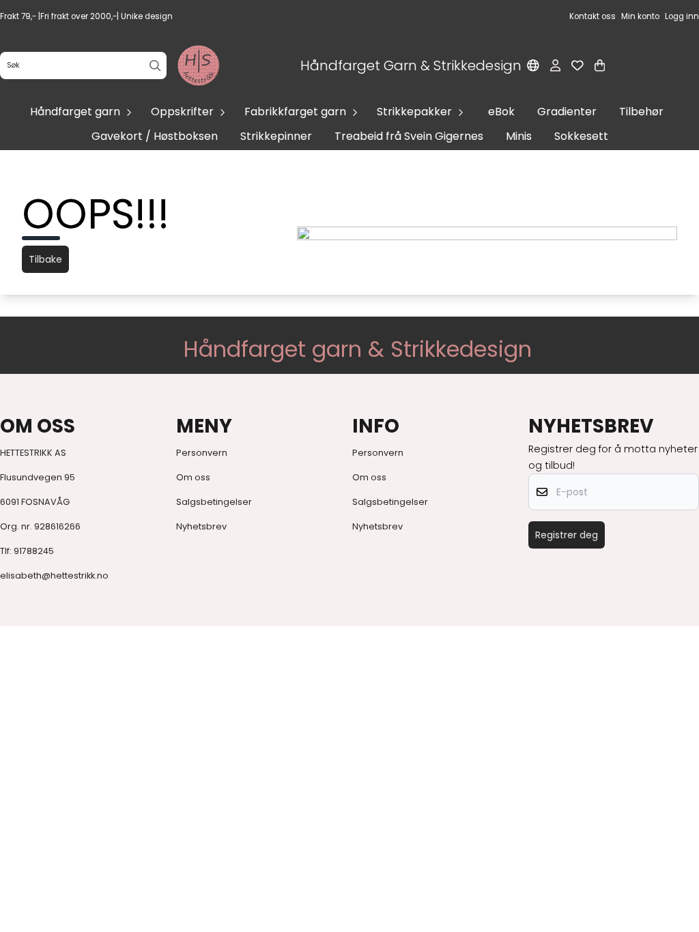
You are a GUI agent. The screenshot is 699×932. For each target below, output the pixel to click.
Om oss (193, 477)
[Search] (155, 65)
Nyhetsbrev (201, 526)
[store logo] (198, 65)
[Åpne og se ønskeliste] (577, 65)
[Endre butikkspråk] (533, 65)
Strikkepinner (276, 136)
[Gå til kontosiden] (555, 65)
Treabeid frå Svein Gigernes (408, 136)
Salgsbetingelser (214, 502)
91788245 (34, 551)
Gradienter (567, 111)
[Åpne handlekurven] (599, 65)
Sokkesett (581, 136)
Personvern (201, 452)
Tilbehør (641, 111)
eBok (501, 111)
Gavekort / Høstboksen (154, 136)
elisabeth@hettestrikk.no (54, 575)
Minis (519, 136)
